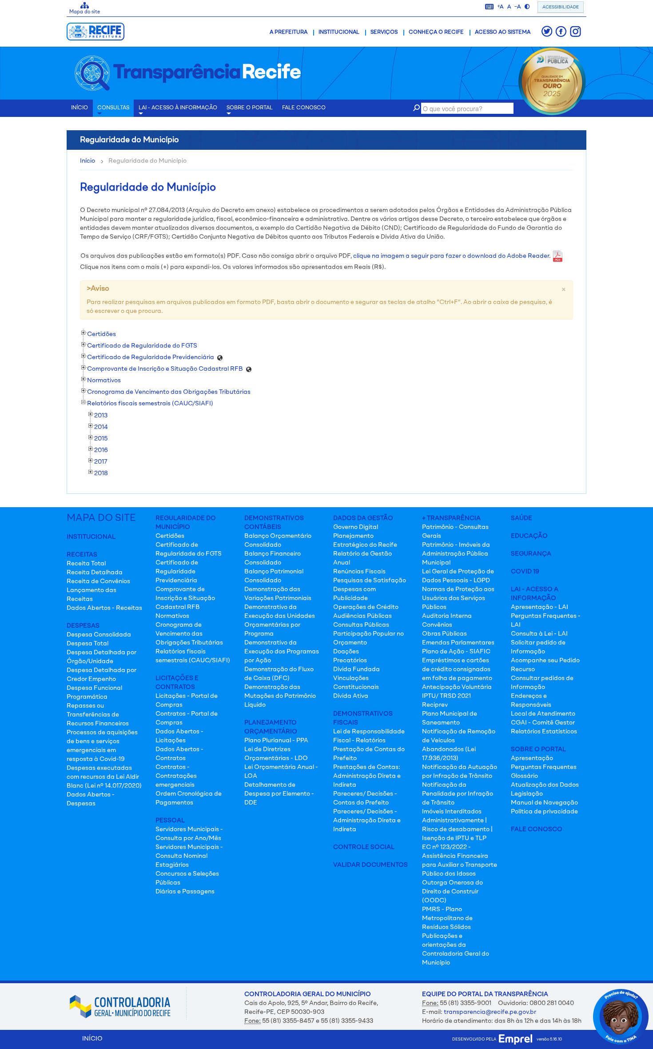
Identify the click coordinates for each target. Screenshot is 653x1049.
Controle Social (363, 847)
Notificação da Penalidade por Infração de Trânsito (457, 794)
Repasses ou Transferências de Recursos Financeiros (98, 715)
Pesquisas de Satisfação (369, 580)
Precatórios (350, 660)
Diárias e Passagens (185, 892)
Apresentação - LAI (539, 607)
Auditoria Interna (447, 616)
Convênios (437, 625)
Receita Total (86, 564)
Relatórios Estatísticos (544, 732)
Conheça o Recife (436, 32)
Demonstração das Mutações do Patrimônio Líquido (280, 696)
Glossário (524, 776)
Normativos (172, 616)
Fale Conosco (536, 829)
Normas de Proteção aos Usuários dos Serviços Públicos (458, 598)
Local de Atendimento (543, 714)
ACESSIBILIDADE (560, 7)
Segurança (531, 554)
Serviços (384, 32)
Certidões (169, 536)
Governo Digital (355, 527)
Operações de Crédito (365, 607)
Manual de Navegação (544, 803)
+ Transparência (451, 518)
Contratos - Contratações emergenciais (176, 776)
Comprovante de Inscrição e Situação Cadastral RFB (185, 598)
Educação (529, 536)
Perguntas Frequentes (544, 767)
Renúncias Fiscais (359, 572)
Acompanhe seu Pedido (545, 660)
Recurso (523, 669)
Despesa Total (87, 644)
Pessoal (170, 820)
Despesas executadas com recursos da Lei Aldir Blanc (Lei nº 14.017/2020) (104, 777)
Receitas (82, 555)
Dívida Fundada (356, 669)
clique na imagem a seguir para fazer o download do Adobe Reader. (452, 256)
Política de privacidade (544, 812)
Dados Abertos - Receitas (104, 608)
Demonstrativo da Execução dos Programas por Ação (281, 652)
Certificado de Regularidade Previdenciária (176, 572)
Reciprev (435, 705)
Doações (346, 652)
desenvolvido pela (475, 1039)
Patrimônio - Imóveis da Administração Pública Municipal (456, 554)
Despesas (83, 626)
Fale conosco (304, 108)
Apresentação (532, 758)
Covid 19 (525, 572)
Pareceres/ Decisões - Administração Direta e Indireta (367, 821)
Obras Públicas (444, 634)
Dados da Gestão (363, 518)
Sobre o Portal (250, 108)
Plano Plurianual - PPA (276, 740)
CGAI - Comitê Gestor (543, 723)
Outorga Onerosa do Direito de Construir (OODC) (452, 892)
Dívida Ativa (350, 696)
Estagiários (172, 865)
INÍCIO (79, 108)
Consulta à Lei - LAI (539, 634)
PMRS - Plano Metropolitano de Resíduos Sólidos (447, 918)
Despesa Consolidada (99, 635)
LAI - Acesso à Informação (178, 108)
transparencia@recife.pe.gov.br (490, 1012)
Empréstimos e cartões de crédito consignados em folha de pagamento (457, 669)
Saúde (521, 518)
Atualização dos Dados (545, 785)
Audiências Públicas (362, 616)
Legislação (527, 794)
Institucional (339, 32)
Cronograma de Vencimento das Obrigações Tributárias (189, 634)
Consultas (113, 108)
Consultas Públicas (361, 625)
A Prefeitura (288, 32)
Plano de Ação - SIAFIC (456, 652)
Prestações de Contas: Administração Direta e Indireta (367, 776)
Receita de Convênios (98, 581)
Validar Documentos (370, 865)
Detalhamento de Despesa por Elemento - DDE (279, 794)
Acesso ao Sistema (502, 32)
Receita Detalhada (95, 572)
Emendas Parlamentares (458, 643)
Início (87, 161)
